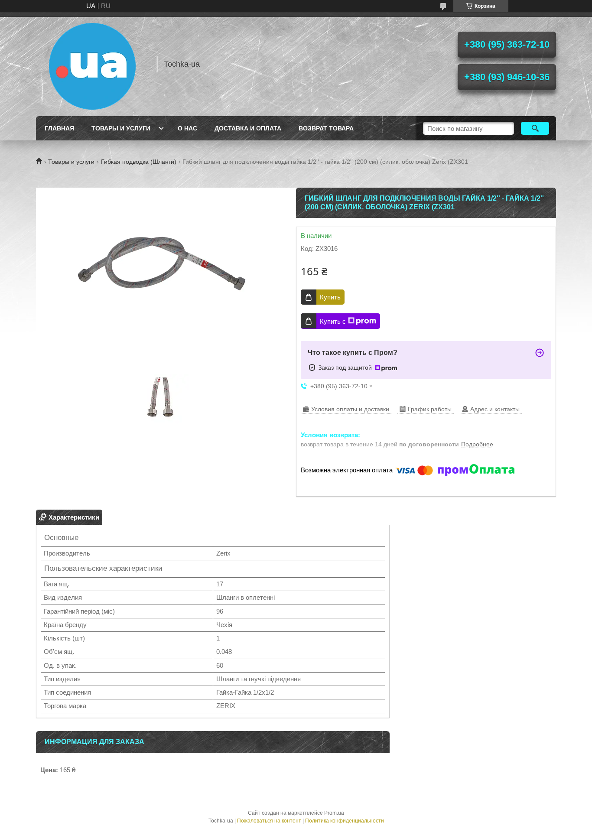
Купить (330, 297)
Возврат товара (326, 128)
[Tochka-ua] (92, 64)
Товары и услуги (120, 128)
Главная (59, 128)
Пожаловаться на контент (269, 821)
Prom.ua (334, 813)
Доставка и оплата (248, 128)
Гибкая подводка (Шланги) (138, 161)
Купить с (333, 321)
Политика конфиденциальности (344, 821)
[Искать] (535, 128)
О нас (187, 128)
